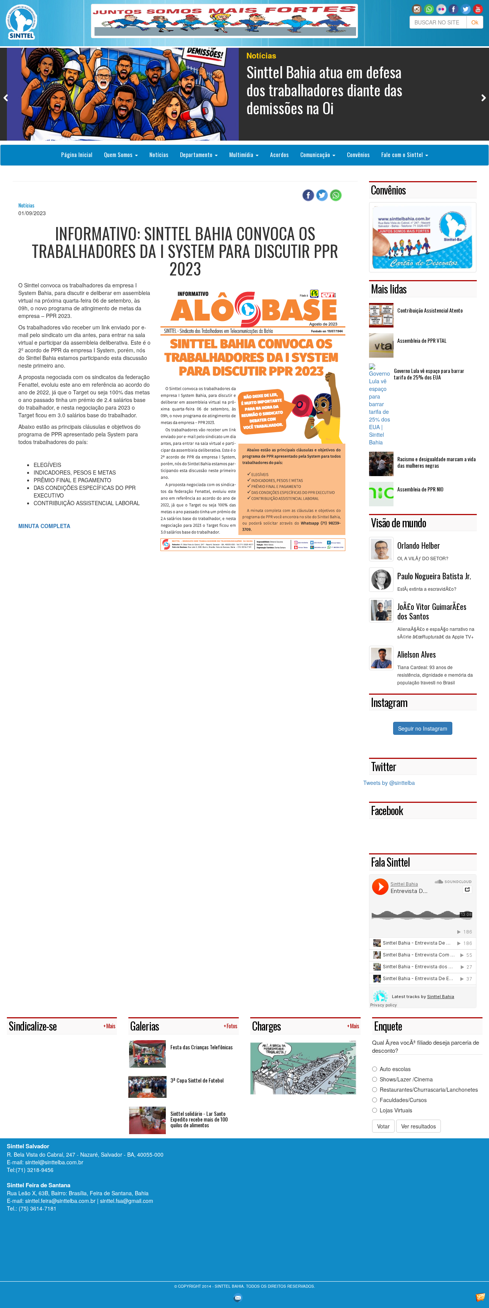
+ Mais (109, 1026)
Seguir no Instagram (422, 728)
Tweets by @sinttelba (389, 782)
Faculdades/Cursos (403, 1100)
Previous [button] (6, 97)
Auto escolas (395, 1069)
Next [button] (483, 97)
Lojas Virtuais (396, 1110)
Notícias (158, 154)
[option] (244, 94)
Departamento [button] (197, 154)
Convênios (358, 154)
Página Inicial (76, 154)
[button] (429, 8)
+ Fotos (230, 1026)
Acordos (279, 154)
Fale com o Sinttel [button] (402, 154)
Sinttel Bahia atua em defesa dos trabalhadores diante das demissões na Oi (324, 89)
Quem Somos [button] (119, 154)
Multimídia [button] (242, 154)
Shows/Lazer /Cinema (406, 1079)
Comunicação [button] (316, 154)
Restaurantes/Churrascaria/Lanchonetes (429, 1089)
